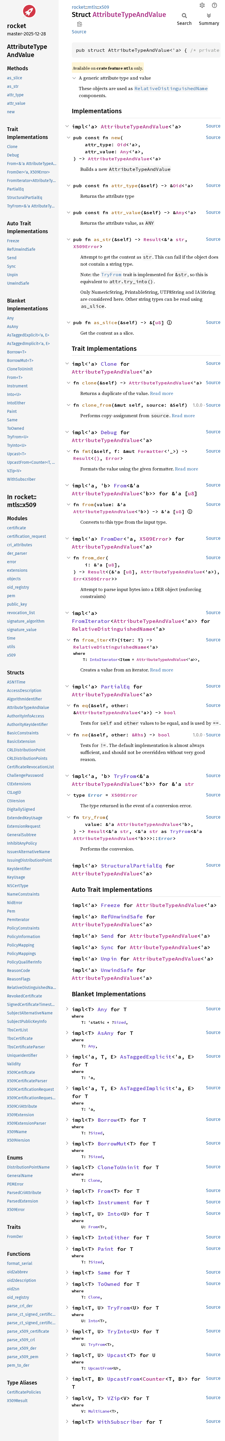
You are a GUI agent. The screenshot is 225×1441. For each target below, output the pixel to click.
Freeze (110, 905)
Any (124, 151)
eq (85, 705)
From (120, 485)
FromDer (112, 538)
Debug (109, 432)
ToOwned (109, 1284)
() (97, 458)
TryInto (118, 1331)
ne (85, 735)
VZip (113, 1398)
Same (104, 1272)
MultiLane (98, 1411)
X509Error (86, 246)
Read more (161, 393)
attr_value (126, 212)
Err (77, 579)
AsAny (106, 1033)
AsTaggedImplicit (146, 1088)
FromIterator (91, 621)
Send (107, 935)
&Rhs (138, 735)
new (115, 137)
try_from (93, 817)
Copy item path (79, 24)
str (180, 239)
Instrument (114, 1202)
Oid (121, 144)
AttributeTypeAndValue (134, 126)
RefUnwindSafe (122, 916)
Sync (107, 947)
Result (152, 239)
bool (170, 712)
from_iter (95, 640)
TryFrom (125, 776)
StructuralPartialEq (131, 865)
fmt (86, 451)
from (88, 504)
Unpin (109, 958)
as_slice (105, 322)
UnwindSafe (117, 970)
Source (79, 32)
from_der (93, 558)
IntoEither (114, 1237)
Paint (106, 1249)
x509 (104, 7)
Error (112, 458)
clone (89, 383)
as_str (102, 239)
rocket (78, 7)
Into (113, 1213)
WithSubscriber (120, 1421)
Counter (154, 1378)
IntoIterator (104, 659)
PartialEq (115, 686)
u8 (158, 322)
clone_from (96, 405)
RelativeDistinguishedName (112, 629)
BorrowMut (112, 1143)
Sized (120, 1022)
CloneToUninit (118, 1167)
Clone (109, 363)
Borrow (107, 1120)
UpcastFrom (100, 1368)
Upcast (117, 1355)
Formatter (151, 451)
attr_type (124, 185)
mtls (92, 7)
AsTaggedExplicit (146, 1056)
